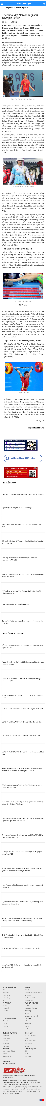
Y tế (4, 1000)
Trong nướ (28, 1023)
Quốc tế (27, 1026)
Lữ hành (5, 1041)
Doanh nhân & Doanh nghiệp (33, 992)
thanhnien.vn (39, 428)
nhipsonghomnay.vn (24, 4)
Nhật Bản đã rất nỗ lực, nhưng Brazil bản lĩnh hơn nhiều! (21, 948)
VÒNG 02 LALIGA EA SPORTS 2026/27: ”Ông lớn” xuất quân (22, 709)
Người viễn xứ (7, 1056)
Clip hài (5, 1023)
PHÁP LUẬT (7, 1003)
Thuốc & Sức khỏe (30, 1041)
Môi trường (6, 998)
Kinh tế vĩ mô (28, 990)
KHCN (26, 1051)
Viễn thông (28, 1056)
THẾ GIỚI (6, 1049)
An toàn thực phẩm (30, 1035)
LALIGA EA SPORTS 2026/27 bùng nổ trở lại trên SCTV (21, 735)
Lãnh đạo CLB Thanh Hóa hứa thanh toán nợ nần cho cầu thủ (23, 494)
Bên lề (26, 1029)
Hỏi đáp (5, 1011)
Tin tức (5, 1005)
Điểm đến (6, 1035)
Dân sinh (5, 990)
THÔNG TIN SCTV (9, 1064)
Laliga (26, 1021)
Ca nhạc (27, 1005)
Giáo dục (5, 992)
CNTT (26, 1054)
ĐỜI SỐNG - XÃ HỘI (9, 987)
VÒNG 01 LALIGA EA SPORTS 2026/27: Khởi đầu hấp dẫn (22, 722)
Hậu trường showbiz (31, 1008)
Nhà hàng (6, 1046)
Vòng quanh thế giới (9, 1051)
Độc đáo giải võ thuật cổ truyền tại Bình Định (17, 508)
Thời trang (28, 1011)
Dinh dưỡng (28, 1043)
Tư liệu (5, 1054)
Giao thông (6, 995)
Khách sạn (6, 1038)
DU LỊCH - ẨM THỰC (10, 1033)
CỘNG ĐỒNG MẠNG (9, 1018)
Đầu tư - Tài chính (30, 998)
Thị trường (28, 995)
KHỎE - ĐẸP (29, 1033)
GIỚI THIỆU (6, 1061)
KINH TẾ (27, 987)
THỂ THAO (28, 1018)
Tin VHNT (27, 1013)
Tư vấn (27, 1046)
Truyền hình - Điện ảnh (31, 1016)
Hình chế (5, 1026)
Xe (25, 1059)
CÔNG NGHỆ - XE (30, 1049)
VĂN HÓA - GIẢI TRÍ (31, 1003)
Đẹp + (26, 1038)
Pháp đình (6, 1008)
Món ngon (6, 1043)
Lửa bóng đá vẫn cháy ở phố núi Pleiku (15, 604)
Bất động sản (29, 1000)
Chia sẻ (5, 1021)
